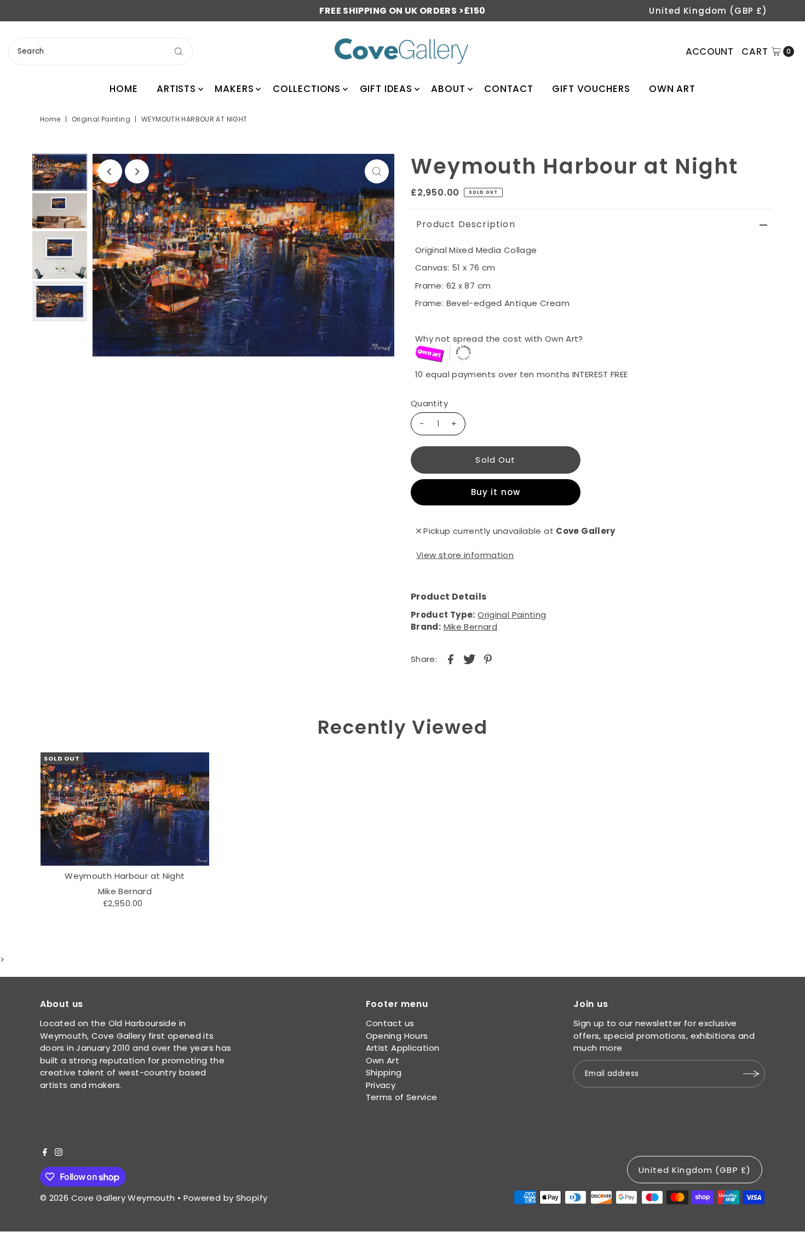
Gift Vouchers (591, 88)
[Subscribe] (751, 1073)
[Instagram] (58, 1153)
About (448, 88)
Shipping (384, 1072)
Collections (307, 88)
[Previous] (110, 171)
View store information (465, 555)
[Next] (137, 171)
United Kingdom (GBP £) (708, 10)
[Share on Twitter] (469, 659)
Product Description (465, 224)
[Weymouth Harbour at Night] (125, 809)
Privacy (381, 1085)
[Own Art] (594, 355)
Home (123, 88)
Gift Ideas (386, 88)
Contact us (390, 1023)
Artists (176, 88)
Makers (234, 88)
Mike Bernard (471, 626)
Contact (508, 88)
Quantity (429, 403)
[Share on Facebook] (450, 659)
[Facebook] (45, 1153)
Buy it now (495, 492)
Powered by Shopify (225, 1198)
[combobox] (100, 51)
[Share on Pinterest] (488, 659)
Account (710, 51)
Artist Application (403, 1048)
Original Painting (101, 119)
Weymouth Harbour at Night (125, 876)
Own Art (672, 88)
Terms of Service (402, 1097)
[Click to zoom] (377, 171)
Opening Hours (397, 1035)
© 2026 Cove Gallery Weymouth (107, 1198)
